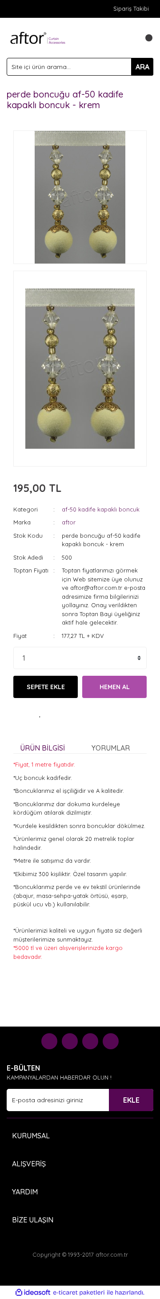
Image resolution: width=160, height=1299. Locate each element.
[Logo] (38, 37)
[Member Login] (127, 38)
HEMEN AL (115, 687)
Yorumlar (111, 747)
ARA (142, 66)
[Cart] (144, 38)
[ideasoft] (33, 1292)
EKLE (131, 1100)
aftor (69, 522)
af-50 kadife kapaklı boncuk (101, 509)
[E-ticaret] (79, 1292)
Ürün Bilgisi (42, 747)
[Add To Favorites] (40, 714)
